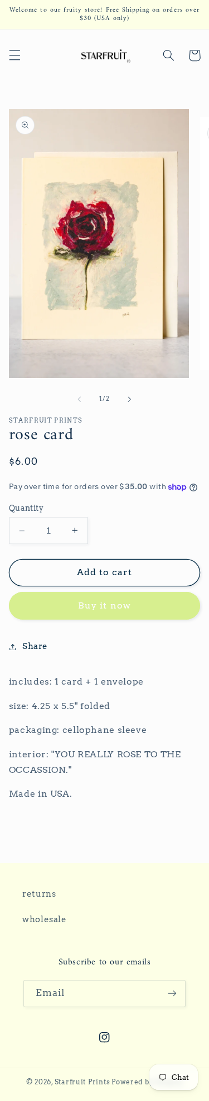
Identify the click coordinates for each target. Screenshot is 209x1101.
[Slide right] (130, 399)
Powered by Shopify (147, 1082)
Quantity (26, 508)
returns (39, 894)
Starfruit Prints (82, 1082)
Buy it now (104, 605)
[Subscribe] (172, 993)
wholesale (44, 919)
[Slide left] (79, 399)
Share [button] (35, 646)
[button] (14, 55)
